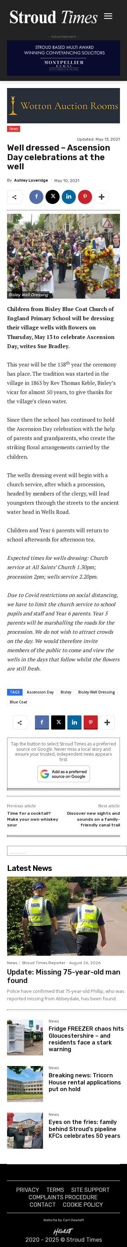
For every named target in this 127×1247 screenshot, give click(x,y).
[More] (101, 197)
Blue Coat (18, 701)
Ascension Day (40, 692)
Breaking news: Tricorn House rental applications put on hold (85, 1082)
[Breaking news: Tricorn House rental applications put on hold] (25, 1084)
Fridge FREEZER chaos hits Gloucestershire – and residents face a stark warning (86, 1039)
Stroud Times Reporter (43, 963)
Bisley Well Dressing (96, 692)
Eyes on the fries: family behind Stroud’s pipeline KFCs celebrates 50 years (84, 1129)
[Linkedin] (69, 197)
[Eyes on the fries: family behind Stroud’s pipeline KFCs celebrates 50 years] (25, 1131)
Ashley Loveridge (31, 180)
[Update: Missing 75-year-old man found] (67, 916)
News (13, 128)
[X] (53, 197)
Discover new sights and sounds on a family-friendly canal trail (93, 819)
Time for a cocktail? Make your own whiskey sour (32, 819)
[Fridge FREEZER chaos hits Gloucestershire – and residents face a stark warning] (25, 1037)
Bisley (66, 692)
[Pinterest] (85, 197)
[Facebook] (36, 197)
